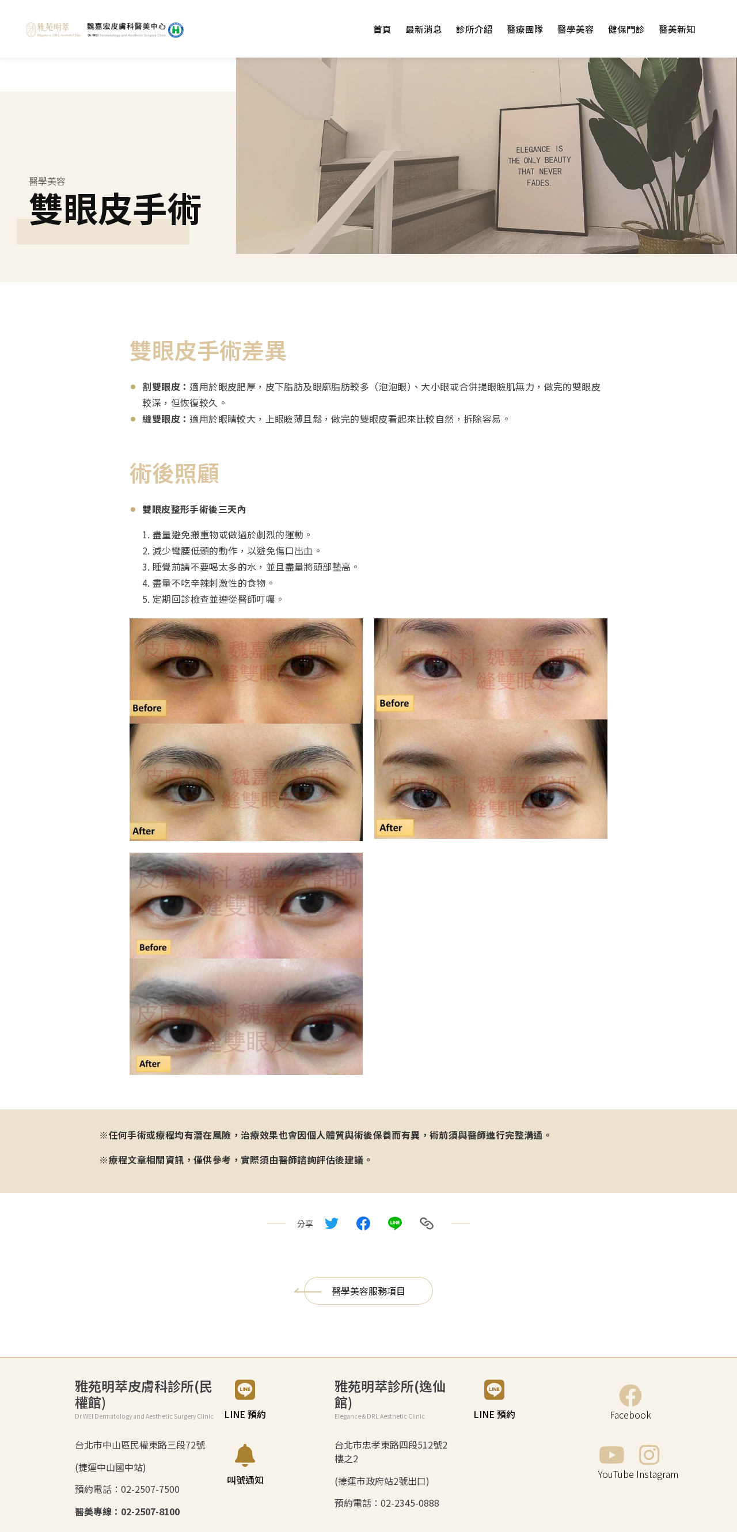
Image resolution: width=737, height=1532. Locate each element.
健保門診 (626, 28)
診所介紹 (474, 28)
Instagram (657, 1474)
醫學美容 (575, 28)
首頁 (382, 28)
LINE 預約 (245, 1414)
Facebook (630, 1414)
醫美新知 (677, 28)
